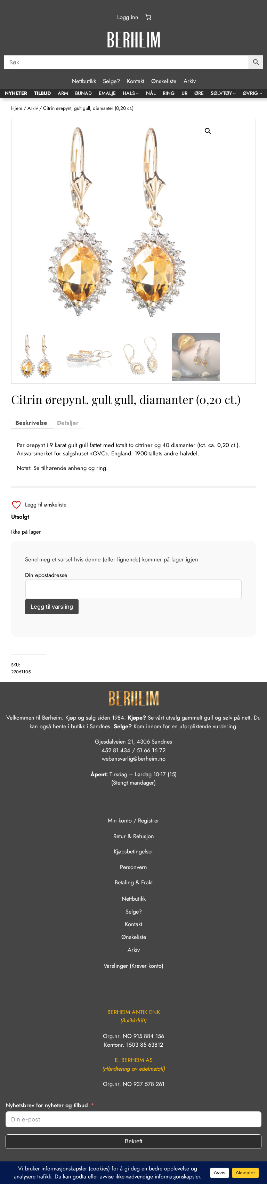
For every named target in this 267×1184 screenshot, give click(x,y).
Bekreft (133, 1141)
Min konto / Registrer (133, 820)
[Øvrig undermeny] (260, 93)
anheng (77, 468)
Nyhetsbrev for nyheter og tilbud (47, 1105)
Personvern (133, 867)
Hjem (16, 108)
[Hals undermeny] (137, 93)
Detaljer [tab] (68, 423)
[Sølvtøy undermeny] (234, 93)
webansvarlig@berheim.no (133, 758)
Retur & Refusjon (133, 836)
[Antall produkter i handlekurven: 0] (148, 17)
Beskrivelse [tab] (31, 423)
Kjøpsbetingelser (133, 851)
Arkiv (32, 108)
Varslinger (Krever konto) (133, 966)
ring (101, 468)
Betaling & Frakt (134, 882)
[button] (208, 131)
